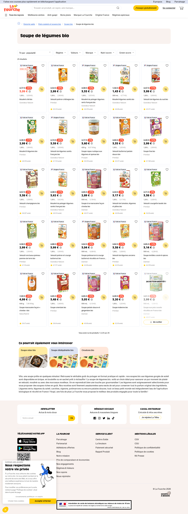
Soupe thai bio (149, 151)
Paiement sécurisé (104, 448)
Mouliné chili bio (25, 99)
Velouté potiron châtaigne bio (62, 99)
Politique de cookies (144, 452)
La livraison (101, 444)
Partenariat (61, 444)
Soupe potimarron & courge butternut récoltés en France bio (93, 257)
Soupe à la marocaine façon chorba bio (92, 205)
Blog (168, 2)
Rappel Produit (103, 452)
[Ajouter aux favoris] (43, 65)
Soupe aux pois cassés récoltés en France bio (152, 309)
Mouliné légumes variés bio (123, 99)
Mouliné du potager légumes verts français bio (92, 101)
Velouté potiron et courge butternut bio (60, 257)
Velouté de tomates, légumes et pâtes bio (124, 205)
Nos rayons (61, 472)
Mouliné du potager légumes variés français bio (61, 205)
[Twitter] (104, 418)
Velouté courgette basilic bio (154, 203)
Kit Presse (139, 456)
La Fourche (63, 434)
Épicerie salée (29, 24)
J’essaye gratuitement (146, 8)
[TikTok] (113, 418)
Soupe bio (68, 24)
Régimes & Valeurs (65, 468)
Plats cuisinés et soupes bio (49, 24)
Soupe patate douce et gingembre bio (90, 309)
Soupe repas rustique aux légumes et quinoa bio (91, 153)
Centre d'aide (102, 439)
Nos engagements (65, 464)
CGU (137, 444)
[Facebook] (94, 418)
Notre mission (63, 456)
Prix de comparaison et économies (72, 460)
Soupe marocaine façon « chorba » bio (29, 309)
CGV (137, 439)
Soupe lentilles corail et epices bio (155, 257)
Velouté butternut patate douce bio (122, 153)
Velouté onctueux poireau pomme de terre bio (29, 257)
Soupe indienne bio (120, 307)
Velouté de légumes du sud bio (155, 99)
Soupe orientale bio (58, 307)
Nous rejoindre (63, 476)
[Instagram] (99, 418)
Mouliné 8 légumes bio (28, 151)
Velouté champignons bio (29, 203)
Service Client (104, 434)
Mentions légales (145, 434)
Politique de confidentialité (147, 448)
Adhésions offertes (65, 448)
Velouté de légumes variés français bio (60, 153)
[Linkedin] (108, 418)
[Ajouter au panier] (41, 89)
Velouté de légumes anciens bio (123, 257)
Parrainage (180, 2)
